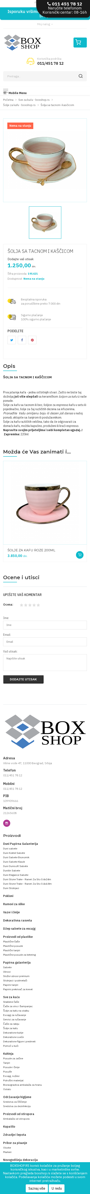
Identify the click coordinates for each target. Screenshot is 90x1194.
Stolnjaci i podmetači (15, 980)
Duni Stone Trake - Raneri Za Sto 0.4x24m (27, 879)
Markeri (7, 1152)
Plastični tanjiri (11, 950)
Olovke (7, 1147)
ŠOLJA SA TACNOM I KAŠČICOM (40, 251)
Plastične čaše (11, 941)
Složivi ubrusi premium (16, 976)
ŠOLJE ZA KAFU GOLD (24, 548)
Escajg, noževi (11, 1076)
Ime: (6, 618)
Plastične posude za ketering (19, 954)
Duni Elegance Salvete (15, 874)
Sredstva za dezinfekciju (17, 1106)
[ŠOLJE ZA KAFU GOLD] (42, 503)
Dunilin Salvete (11, 870)
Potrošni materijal (13, 1080)
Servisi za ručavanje (14, 1019)
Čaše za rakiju (11, 1023)
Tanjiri (6, 1062)
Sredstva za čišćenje (15, 1101)
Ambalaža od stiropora (16, 1118)
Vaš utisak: (10, 651)
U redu (56, 1188)
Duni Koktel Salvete (14, 852)
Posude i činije (11, 1067)
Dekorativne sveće (13, 1037)
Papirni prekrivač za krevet (18, 989)
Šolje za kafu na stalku (16, 1010)
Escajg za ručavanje (14, 1015)
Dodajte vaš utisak (21, 259)
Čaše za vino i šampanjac (18, 1006)
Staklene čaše (11, 1001)
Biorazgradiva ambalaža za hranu (22, 1084)
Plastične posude (13, 945)
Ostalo (7, 1089)
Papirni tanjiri (10, 984)
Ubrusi (7, 971)
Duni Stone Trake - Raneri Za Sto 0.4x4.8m (27, 883)
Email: (7, 635)
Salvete (7, 967)
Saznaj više (36, 1188)
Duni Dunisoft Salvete (15, 866)
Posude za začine (13, 1058)
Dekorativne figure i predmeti (19, 1041)
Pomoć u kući (10, 1045)
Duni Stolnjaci (11, 888)
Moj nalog (44, 24)
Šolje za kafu (10, 1028)
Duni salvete (10, 848)
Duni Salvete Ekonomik (16, 857)
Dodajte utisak (23, 679)
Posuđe (7, 1071)
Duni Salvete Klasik (14, 861)
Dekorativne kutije (13, 1032)
